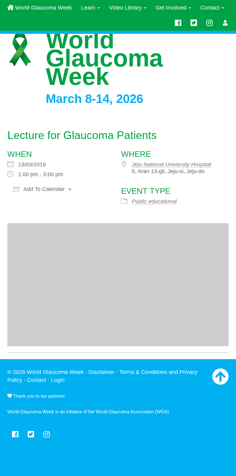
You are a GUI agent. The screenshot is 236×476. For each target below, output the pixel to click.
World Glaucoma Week (43, 8)
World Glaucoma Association (125, 411)
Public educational (154, 201)
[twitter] (194, 23)
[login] (225, 23)
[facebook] (178, 23)
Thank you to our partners (38, 396)
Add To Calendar (43, 189)
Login (58, 380)
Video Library (126, 8)
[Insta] (209, 23)
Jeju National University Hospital (171, 164)
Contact (210, 8)
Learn (89, 8)
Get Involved (171, 8)
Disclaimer (101, 372)
